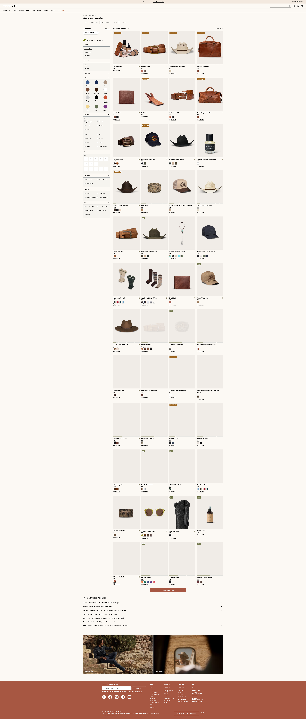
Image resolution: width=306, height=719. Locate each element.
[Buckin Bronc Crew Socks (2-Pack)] (210, 325)
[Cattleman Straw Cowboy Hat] (182, 47)
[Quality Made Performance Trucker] (210, 233)
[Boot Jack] (154, 94)
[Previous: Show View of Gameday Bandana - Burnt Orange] (142, 559)
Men (151, 688)
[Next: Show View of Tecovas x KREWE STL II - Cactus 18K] (166, 512)
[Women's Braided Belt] (126, 558)
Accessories (155, 694)
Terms (104, 713)
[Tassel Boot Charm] (182, 512)
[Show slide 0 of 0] (170, 466)
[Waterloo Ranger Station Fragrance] (210, 140)
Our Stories (167, 688)
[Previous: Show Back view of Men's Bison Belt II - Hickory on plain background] (114, 140)
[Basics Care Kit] (126, 47)
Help (193, 684)
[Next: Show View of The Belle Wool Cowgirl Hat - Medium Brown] (138, 326)
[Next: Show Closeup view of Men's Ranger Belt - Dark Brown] (138, 466)
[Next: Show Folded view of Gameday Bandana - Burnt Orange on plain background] (166, 559)
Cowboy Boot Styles (169, 698)
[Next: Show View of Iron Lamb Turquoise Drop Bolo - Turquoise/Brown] (194, 233)
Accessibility (130, 713)
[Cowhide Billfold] (126, 94)
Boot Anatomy (167, 700)
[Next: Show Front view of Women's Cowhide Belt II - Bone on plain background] (222, 420)
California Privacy (120, 713)
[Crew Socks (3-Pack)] (154, 466)
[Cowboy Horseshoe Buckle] (182, 325)
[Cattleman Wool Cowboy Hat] (182, 140)
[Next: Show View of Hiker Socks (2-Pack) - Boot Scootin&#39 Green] (138, 279)
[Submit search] (289, 6)
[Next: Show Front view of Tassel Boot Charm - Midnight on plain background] (194, 512)
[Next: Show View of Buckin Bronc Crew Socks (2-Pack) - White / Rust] (222, 326)
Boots (153, 690)
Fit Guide (194, 696)
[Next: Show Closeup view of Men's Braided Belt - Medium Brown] (138, 372)
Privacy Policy (111, 713)
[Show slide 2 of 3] (194, 279)
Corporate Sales (182, 699)
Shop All (85, 15)
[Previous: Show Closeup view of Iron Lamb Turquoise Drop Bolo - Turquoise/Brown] (170, 233)
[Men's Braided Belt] (126, 371)
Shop (151, 684)
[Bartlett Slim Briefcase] (210, 47)
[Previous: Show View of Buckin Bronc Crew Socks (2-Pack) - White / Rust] (198, 326)
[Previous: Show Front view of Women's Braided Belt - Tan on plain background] (114, 558)
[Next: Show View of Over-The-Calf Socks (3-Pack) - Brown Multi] (166, 279)
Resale (166, 702)
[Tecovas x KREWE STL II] (154, 512)
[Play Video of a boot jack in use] (143, 108)
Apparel (154, 692)
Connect (181, 684)
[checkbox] (93, 40)
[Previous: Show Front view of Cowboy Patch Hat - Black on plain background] (170, 559)
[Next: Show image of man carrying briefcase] (222, 48)
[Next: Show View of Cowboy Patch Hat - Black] (194, 559)
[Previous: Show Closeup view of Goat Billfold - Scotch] (170, 279)
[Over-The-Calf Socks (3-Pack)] (154, 279)
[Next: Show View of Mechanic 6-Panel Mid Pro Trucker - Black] (194, 420)
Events (180, 692)
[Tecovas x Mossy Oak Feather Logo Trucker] (182, 186)
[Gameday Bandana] (154, 558)
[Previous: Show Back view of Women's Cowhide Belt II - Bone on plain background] (198, 420)
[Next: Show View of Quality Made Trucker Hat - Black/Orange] (166, 140)
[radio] (96, 49)
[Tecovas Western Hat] (210, 279)
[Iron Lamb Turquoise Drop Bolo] (182, 233)
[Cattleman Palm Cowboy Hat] (210, 186)
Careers (166, 693)
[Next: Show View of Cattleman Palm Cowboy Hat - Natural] (222, 187)
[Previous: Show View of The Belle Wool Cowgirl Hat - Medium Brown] (114, 326)
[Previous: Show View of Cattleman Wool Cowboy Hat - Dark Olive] (142, 233)
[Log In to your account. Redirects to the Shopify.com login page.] (298, 6)
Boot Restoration (197, 701)
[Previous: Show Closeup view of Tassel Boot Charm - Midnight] (170, 512)
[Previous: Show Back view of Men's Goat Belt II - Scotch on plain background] (142, 48)
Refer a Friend (182, 697)
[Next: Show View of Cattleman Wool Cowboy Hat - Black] (194, 140)
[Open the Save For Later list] (294, 6)
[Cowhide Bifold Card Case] (126, 419)
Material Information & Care (197, 699)
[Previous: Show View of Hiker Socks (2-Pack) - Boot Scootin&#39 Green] (114, 279)
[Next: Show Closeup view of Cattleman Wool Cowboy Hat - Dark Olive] (166, 233)
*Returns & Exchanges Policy (197, 693)
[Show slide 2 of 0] (194, 466)
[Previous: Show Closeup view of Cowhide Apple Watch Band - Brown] (142, 372)
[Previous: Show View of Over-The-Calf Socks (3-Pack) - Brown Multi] (142, 279)
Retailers (180, 694)
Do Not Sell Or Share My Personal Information (148, 713)
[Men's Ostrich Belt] (182, 94)
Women (151, 696)
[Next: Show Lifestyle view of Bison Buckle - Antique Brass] (166, 187)
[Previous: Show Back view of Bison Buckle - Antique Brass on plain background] (142, 187)
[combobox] (279, 6)
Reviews (166, 696)
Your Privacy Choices (109, 715)
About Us (167, 684)
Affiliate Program (183, 701)
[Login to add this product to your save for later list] (139, 67)
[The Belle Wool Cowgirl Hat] (126, 325)
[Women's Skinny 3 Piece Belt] (210, 558)
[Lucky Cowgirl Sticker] (182, 466)
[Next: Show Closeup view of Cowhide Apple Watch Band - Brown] (166, 372)
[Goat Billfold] (182, 279)
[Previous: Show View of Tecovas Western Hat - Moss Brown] (198, 279)
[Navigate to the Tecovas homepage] (10, 6)
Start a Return (196, 690)
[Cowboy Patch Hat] (182, 558)
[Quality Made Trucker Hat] (154, 140)
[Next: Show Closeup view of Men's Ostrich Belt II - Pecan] (194, 94)
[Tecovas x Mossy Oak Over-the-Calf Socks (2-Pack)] (210, 371)
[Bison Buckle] (154, 186)
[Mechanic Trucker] (182, 419)
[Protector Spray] (210, 512)
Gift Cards (152, 707)
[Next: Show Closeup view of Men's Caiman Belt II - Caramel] (166, 326)
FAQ (193, 688)
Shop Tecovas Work (158, 2)
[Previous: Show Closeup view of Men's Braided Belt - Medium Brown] (114, 372)
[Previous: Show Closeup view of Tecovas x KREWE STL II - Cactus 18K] (142, 512)
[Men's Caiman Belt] (154, 325)
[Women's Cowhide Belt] (210, 419)
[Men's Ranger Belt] (126, 466)
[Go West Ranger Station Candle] (182, 371)
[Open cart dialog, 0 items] (302, 6)
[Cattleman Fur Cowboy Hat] (126, 186)
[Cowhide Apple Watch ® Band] (154, 371)
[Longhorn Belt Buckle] (126, 512)
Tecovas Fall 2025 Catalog (168, 691)
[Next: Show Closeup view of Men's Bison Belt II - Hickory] (138, 140)
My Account (181, 688)
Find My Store (182, 690)
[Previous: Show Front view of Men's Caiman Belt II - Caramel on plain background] (142, 326)
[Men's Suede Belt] (126, 233)
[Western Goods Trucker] (154, 419)
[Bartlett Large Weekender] (210, 94)
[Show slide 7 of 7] (114, 48)
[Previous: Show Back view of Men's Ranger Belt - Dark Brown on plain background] (114, 466)
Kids (151, 705)
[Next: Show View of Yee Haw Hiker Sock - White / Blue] (222, 466)
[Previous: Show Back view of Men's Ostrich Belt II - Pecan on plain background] (170, 94)
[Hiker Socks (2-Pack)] (126, 279)
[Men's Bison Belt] (126, 140)
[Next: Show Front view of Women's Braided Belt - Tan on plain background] (138, 558)
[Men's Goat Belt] (154, 47)
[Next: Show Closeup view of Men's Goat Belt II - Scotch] (166, 48)
